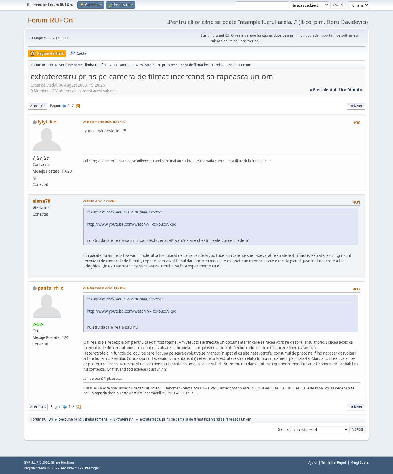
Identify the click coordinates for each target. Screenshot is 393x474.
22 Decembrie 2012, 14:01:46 (104, 288)
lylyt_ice (47, 121)
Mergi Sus (37, 407)
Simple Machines (63, 462)
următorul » (351, 89)
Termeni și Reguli (334, 462)
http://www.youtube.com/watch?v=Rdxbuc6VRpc (131, 224)
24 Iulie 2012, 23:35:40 (99, 201)
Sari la (283, 429)
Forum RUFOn (50, 20)
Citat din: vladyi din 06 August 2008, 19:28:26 (127, 212)
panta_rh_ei (51, 288)
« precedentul (323, 89)
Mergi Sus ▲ (359, 462)
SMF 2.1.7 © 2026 (36, 462)
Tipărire (356, 106)
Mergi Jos (37, 106)
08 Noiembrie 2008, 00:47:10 (104, 121)
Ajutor (313, 462)
